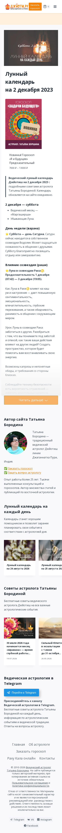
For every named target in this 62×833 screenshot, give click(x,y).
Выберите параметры (23, 175)
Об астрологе (39, 744)
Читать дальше (31, 400)
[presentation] (19, 550)
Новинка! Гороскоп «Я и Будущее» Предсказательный (21, 159)
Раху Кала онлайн (21, 758)
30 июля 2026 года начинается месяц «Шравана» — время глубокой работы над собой (20, 649)
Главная (18, 744)
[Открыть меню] (55, 6)
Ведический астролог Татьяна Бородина (29, 769)
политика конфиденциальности (30, 785)
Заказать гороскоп (35, 6)
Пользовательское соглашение (30, 782)
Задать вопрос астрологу (24, 472)
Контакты (47, 758)
